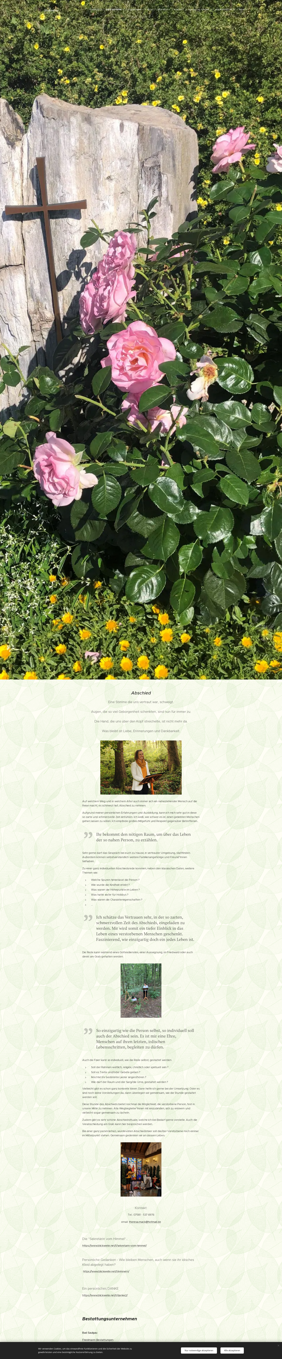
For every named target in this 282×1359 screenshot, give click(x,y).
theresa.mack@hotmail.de (145, 1222)
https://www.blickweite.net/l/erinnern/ (106, 1271)
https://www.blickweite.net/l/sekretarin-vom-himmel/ (114, 1245)
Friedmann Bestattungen (97, 1340)
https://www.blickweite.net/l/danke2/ (104, 1295)
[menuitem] (96, 9)
